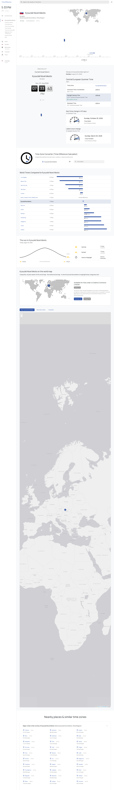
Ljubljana (53, 770)
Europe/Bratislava (101, 86)
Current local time (9, 22)
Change (7, 10)
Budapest (26, 741)
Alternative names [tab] (41, 310)
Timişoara (26, 764)
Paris (30, 197)
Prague (79, 747)
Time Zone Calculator (10, 30)
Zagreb (52, 764)
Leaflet (98, 706)
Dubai (22, 209)
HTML (42, 100)
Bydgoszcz (80, 758)
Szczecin (80, 781)
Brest (79, 770)
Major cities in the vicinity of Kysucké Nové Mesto (52, 726)
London (22, 193)
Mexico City (23, 181)
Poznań (26, 758)
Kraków (79, 730)
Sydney (22, 229)
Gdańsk (79, 775)
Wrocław (26, 747)
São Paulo (23, 189)
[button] (9, 44)
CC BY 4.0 (77, 287)
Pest (52, 741)
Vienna (79, 741)
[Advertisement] (59, 39)
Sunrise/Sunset (8, 35)
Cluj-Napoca (27, 770)
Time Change (8, 28)
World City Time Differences (8, 32)
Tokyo (22, 225)
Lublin (79, 753)
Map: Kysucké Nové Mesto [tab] (27, 310)
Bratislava (53, 736)
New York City (24, 185)
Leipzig (52, 781)
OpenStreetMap (104, 706)
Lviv (52, 758)
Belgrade (26, 775)
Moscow (23, 205)
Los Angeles (24, 177)
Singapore (23, 221)
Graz (25, 753)
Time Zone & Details (9, 26)
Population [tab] (51, 310)
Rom (37, 197)
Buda (79, 736)
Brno (25, 736)
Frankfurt (26, 197)
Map (6, 37)
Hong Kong (23, 217)
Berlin (22, 197)
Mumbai (22, 213)
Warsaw (53, 753)
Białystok (53, 775)
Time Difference (8, 24)
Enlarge (87, 299)
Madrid (33, 197)
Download (78, 299)
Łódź (52, 747)
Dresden (80, 764)
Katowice (53, 730)
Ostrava (26, 730)
